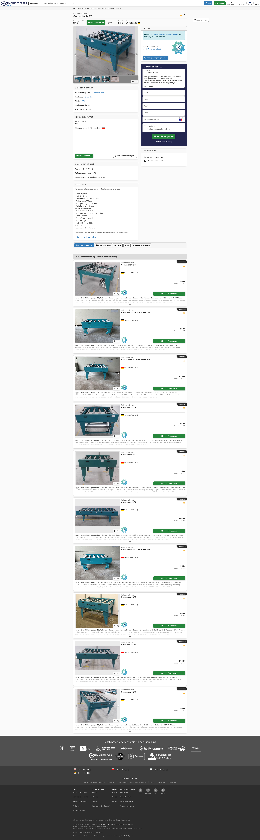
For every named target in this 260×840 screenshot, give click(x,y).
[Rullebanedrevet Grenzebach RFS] (97, 279)
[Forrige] (75, 55)
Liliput (152, 782)
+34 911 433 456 (83, 773)
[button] (257, 3)
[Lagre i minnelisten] (180, 14)
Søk (209, 3)
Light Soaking (122, 782)
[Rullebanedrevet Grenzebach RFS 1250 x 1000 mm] (97, 326)
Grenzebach (89, 97)
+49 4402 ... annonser (154, 157)
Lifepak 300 (161, 782)
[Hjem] (74, 8)
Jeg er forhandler (153, 126)
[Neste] (136, 55)
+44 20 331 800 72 (84, 770)
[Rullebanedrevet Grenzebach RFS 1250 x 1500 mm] (97, 373)
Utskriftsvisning (104, 245)
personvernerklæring (112, 836)
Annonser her (201, 20)
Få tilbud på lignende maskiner (158, 129)
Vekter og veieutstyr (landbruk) (94, 782)
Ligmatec (111, 782)
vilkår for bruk (124, 836)
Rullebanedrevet (97, 93)
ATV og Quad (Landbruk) (138, 782)
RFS (83, 101)
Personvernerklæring (164, 142)
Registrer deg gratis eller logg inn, (164, 34)
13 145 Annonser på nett (152, 49)
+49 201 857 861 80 (160, 770)
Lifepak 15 (172, 782)
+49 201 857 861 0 (122, 770)
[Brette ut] (130, 304)
